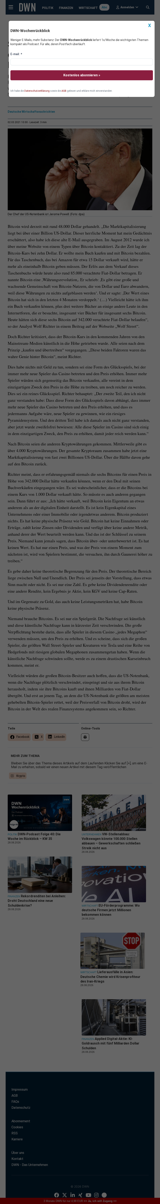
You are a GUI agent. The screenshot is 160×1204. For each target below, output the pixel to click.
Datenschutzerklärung (37, 90)
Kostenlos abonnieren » (81, 75)
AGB (63, 90)
